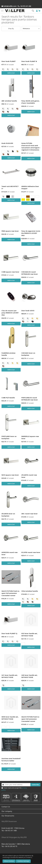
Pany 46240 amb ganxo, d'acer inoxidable (30, 102)
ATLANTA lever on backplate (8, 515)
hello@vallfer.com (10, 6)
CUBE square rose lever (10, 272)
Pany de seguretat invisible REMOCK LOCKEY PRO (30, 233)
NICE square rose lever (10, 475)
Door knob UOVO (27, 311)
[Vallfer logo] (15, 10)
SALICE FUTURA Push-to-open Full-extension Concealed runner (11, 593)
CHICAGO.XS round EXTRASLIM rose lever (29, 273)
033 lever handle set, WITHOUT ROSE (29, 634)
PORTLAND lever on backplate (9, 437)
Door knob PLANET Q (9, 633)
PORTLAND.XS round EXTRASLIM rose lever (29, 399)
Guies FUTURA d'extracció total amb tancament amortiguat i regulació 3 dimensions (30, 146)
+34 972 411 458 (25, 6)
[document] (21, 859)
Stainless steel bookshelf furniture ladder (11, 759)
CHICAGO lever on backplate (28, 354)
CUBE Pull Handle (8, 398)
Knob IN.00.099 (7, 143)
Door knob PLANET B (29, 61)
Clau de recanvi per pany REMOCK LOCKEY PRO (10, 313)
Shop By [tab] (11, 28)
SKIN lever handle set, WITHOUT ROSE (10, 718)
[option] (3, 69)
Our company (7, 811)
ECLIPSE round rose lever (30, 552)
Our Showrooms (9, 819)
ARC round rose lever (29, 514)
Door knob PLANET (9, 61)
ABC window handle (9, 101)
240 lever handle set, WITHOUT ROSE (29, 676)
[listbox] (11, 69)
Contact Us (6, 807)
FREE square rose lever (10, 231)
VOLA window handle (29, 591)
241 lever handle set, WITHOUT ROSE (10, 676)
